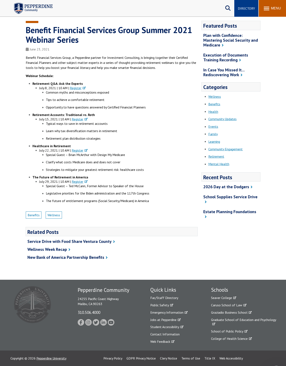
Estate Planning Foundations (229, 211)
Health (213, 112)
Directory (246, 8)
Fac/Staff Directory (164, 298)
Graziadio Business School (229, 312)
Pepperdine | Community (30, 3)
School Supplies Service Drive (230, 197)
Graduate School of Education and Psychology (243, 320)
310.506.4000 (89, 312)
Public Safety (159, 305)
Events (213, 126)
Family (213, 134)
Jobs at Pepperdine (163, 320)
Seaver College (221, 298)
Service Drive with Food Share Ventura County (69, 241)
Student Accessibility (164, 327)
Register (75, 88)
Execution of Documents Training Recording (225, 57)
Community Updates (222, 119)
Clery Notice (168, 358)
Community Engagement (225, 149)
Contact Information (165, 334)
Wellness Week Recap (47, 249)
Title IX (209, 358)
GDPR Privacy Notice (141, 358)
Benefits (34, 215)
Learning (214, 141)
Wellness (54, 215)
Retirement (216, 156)
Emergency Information (166, 312)
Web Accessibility (231, 358)
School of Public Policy (227, 331)
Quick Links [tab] (163, 289)
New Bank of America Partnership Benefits (65, 257)
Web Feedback (160, 341)
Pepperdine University (51, 358)
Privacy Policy (112, 358)
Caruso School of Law (226, 305)
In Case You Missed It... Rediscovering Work (224, 72)
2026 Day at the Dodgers (226, 186)
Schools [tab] (219, 289)
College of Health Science (229, 338)
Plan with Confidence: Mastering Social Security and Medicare (230, 40)
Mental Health (218, 164)
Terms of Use (190, 358)
